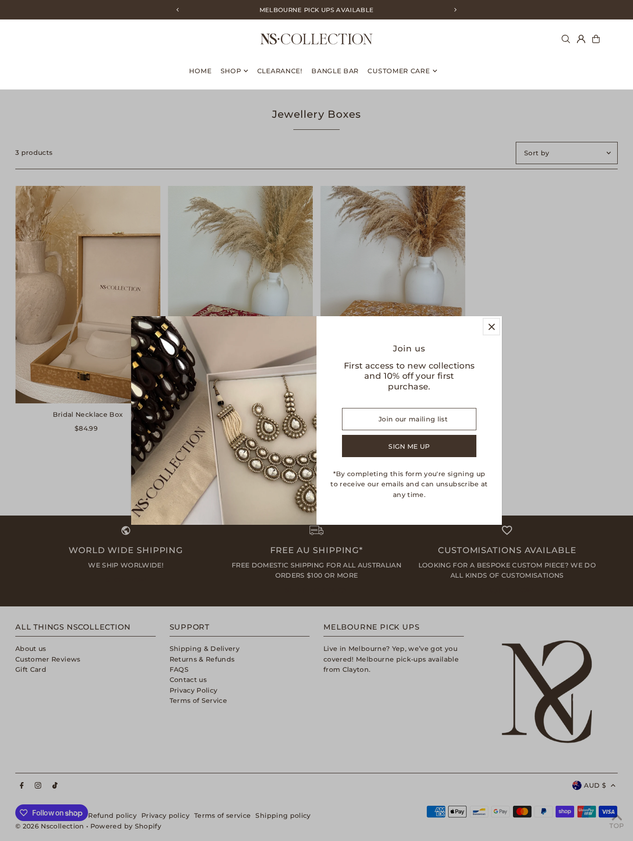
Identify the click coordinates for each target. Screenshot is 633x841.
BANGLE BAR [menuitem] (335, 71)
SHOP (231, 71)
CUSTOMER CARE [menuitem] (398, 71)
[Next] (455, 9)
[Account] (581, 39)
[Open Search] (566, 39)
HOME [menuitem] (200, 71)
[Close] (491, 327)
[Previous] (178, 9)
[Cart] (596, 39)
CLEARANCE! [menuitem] (280, 71)
